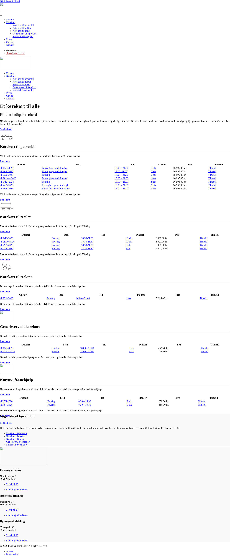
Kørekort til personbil (23, 25)
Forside (10, 19)
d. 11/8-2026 (6, 168)
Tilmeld (212, 168)
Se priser (9, 551)
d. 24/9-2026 (6, 185)
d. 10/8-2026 (6, 188)
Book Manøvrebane (15, 53)
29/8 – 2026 (6, 404)
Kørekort (10, 22)
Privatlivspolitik (12, 554)
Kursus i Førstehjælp (23, 36)
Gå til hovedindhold (10, 1)
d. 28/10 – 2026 (8, 178)
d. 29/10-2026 (7, 241)
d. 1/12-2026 (6, 238)
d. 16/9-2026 (6, 171)
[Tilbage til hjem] (12, 11)
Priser (9, 39)
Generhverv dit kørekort (24, 33)
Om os (9, 42)
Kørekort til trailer (21, 30)
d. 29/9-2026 (6, 245)
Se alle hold (6, 129)
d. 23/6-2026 (6, 175)
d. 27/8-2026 (6, 248)
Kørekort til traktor (22, 28)
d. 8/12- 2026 (7, 181)
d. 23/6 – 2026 (7, 351)
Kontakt (10, 45)
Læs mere (5, 161)
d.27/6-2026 (6, 401)
